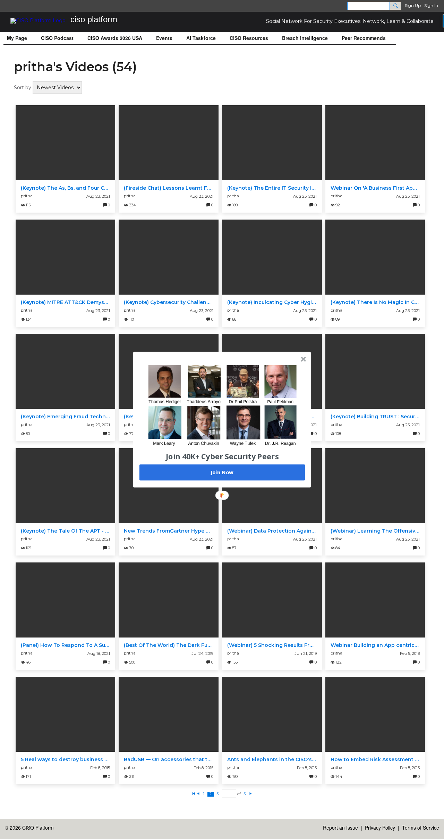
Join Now (222, 472)
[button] (222, 456)
